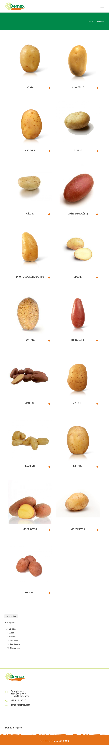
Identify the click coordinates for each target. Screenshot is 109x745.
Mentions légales (13, 727)
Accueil (90, 22)
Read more (49, 88)
